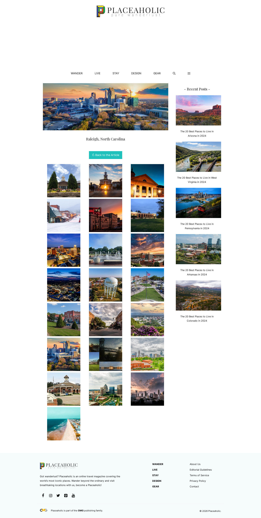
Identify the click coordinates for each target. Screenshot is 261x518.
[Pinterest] (65, 495)
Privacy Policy (198, 480)
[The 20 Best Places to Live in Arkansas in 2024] (198, 250)
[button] (174, 73)
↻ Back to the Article (105, 155)
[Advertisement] (130, 45)
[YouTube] (73, 495)
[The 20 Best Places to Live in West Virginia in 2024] (198, 157)
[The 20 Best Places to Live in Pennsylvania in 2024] (198, 203)
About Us (195, 464)
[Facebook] (43, 495)
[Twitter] (58, 495)
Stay (116, 73)
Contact (194, 486)
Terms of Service (199, 475)
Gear (157, 73)
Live (97, 73)
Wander (77, 73)
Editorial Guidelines (201, 469)
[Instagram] (50, 495)
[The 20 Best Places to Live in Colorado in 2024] (198, 296)
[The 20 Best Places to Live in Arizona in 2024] (198, 111)
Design (136, 73)
